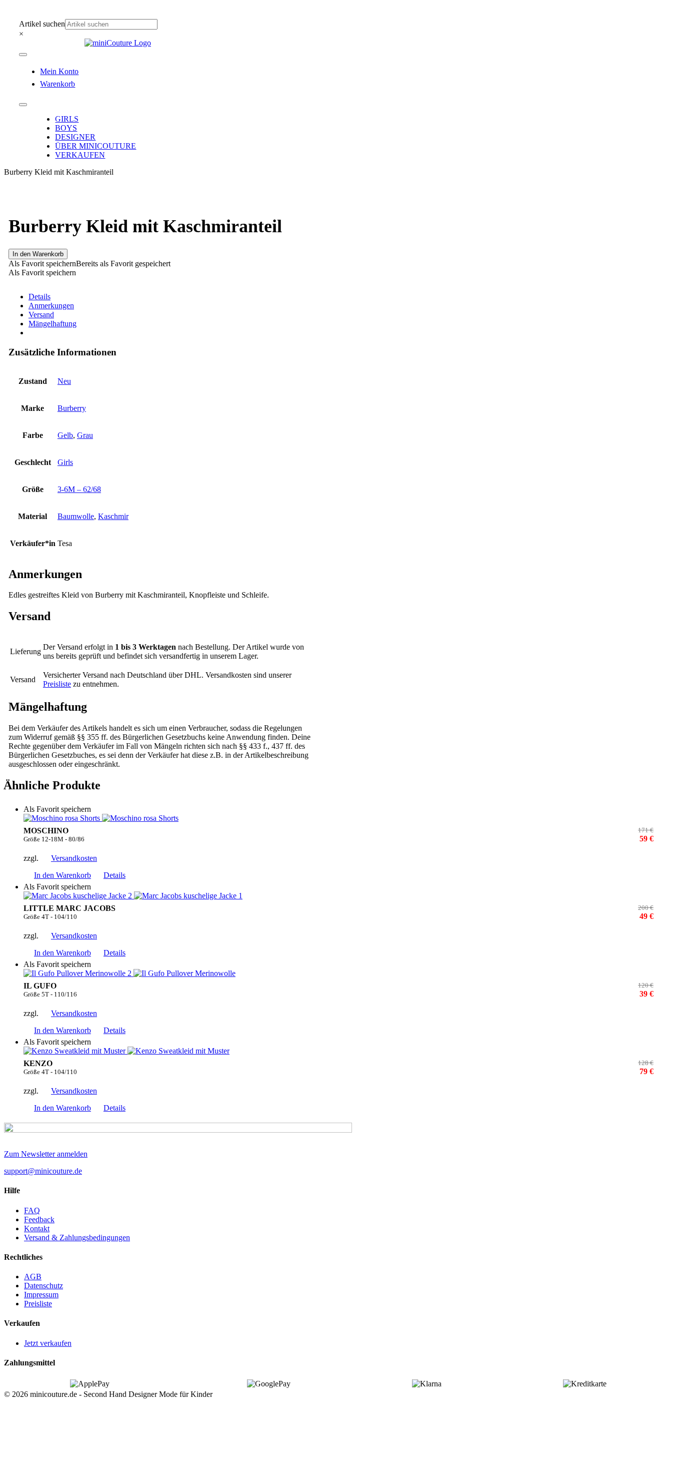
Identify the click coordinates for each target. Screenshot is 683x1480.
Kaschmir (113, 516)
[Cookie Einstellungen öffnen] (79, 1471)
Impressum (41, 1294)
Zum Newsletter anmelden (46, 1154)
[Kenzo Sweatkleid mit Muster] (339, 1051)
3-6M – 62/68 (79, 489)
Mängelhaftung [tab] (52, 323)
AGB (33, 1276)
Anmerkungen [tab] (51, 305)
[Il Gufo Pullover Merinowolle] (339, 973)
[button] (89, 263)
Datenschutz (43, 1285)
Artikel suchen (42, 24)
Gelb (65, 435)
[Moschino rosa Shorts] (339, 818)
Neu (64, 381)
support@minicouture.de (43, 1171)
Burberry (72, 408)
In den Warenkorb (38, 254)
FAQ (32, 1210)
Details (115, 875)
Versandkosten (74, 858)
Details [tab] (39, 296)
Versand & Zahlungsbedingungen (77, 1237)
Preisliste (57, 684)
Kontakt (37, 1228)
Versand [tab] (41, 314)
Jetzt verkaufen (48, 1343)
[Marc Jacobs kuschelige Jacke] (339, 895)
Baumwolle (76, 516)
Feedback (39, 1219)
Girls (65, 462)
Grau (85, 435)
